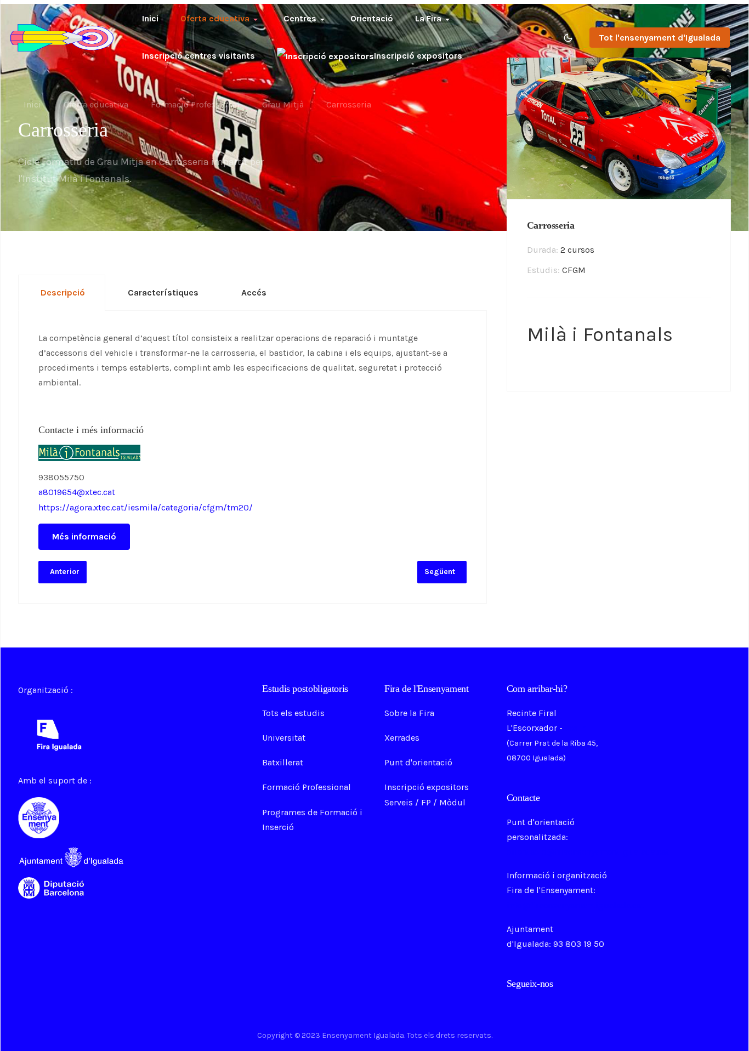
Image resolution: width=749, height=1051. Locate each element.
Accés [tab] (253, 292)
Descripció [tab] (63, 292)
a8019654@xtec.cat (76, 492)
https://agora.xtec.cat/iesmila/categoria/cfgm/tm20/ (145, 507)
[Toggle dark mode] (568, 37)
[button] (221, 18)
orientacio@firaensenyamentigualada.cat (588, 852)
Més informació (84, 536)
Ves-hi (577, 728)
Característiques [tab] (163, 292)
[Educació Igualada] (62, 36)
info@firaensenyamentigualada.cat (575, 905)
